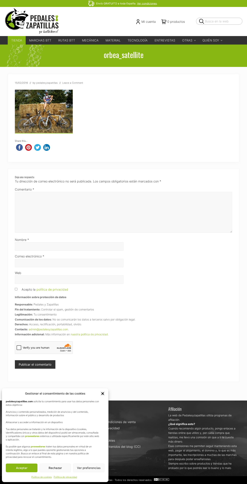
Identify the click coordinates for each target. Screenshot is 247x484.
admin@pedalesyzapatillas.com (48, 329)
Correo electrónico (29, 256)
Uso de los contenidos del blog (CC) (114, 447)
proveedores (32, 436)
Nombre (22, 240)
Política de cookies (41, 477)
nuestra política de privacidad (89, 334)
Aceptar (21, 468)
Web (18, 273)
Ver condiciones (147, 3)
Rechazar (55, 468)
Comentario (24, 189)
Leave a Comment (72, 82)
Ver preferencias (89, 468)
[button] (103, 393)
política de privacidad (52, 289)
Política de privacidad (65, 477)
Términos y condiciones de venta (112, 422)
